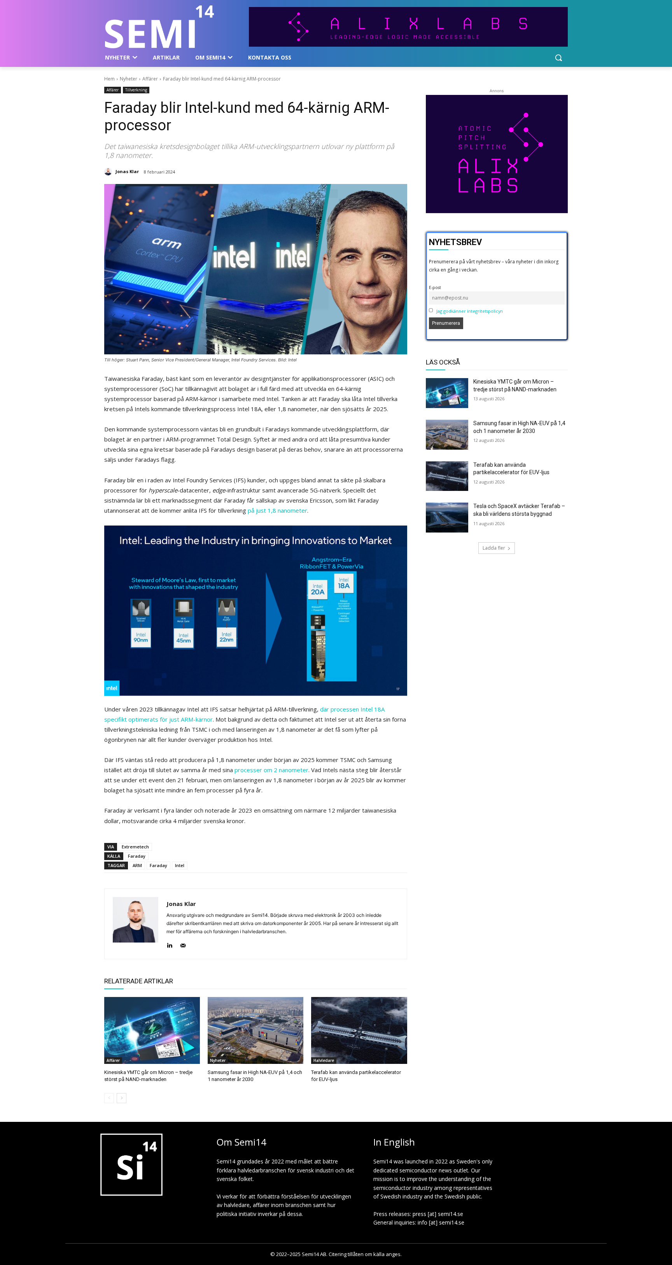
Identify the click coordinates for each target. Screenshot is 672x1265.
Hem (109, 78)
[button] (558, 57)
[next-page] (121, 1098)
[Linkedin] (169, 944)
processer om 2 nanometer (271, 770)
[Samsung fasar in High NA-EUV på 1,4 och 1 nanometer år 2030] (255, 1030)
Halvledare (323, 1060)
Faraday (136, 856)
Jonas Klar (127, 171)
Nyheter (128, 78)
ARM (137, 865)
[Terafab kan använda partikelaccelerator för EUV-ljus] (359, 1030)
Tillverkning (136, 90)
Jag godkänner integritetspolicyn (469, 311)
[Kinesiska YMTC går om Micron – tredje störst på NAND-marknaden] (152, 1030)
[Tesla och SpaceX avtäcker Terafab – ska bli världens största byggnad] (447, 518)
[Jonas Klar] (109, 171)
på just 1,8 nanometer (277, 510)
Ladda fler (494, 548)
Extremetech (135, 847)
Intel (179, 865)
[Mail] (183, 944)
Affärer (150, 78)
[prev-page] (109, 1098)
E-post (435, 287)
